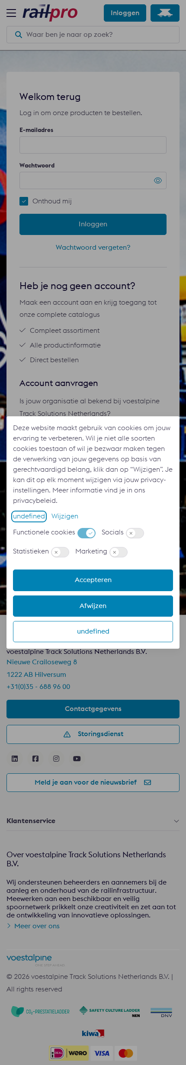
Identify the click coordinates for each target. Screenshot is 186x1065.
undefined (29, 516)
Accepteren (93, 579)
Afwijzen (93, 605)
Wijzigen (64, 516)
